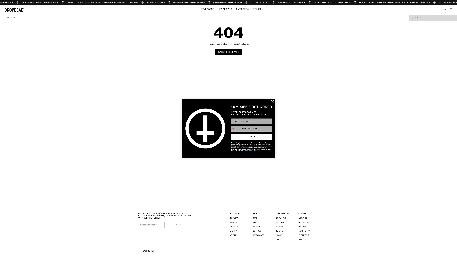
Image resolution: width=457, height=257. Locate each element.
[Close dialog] (272, 101)
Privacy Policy (248, 150)
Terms (255, 150)
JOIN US (252, 137)
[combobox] (235, 128)
